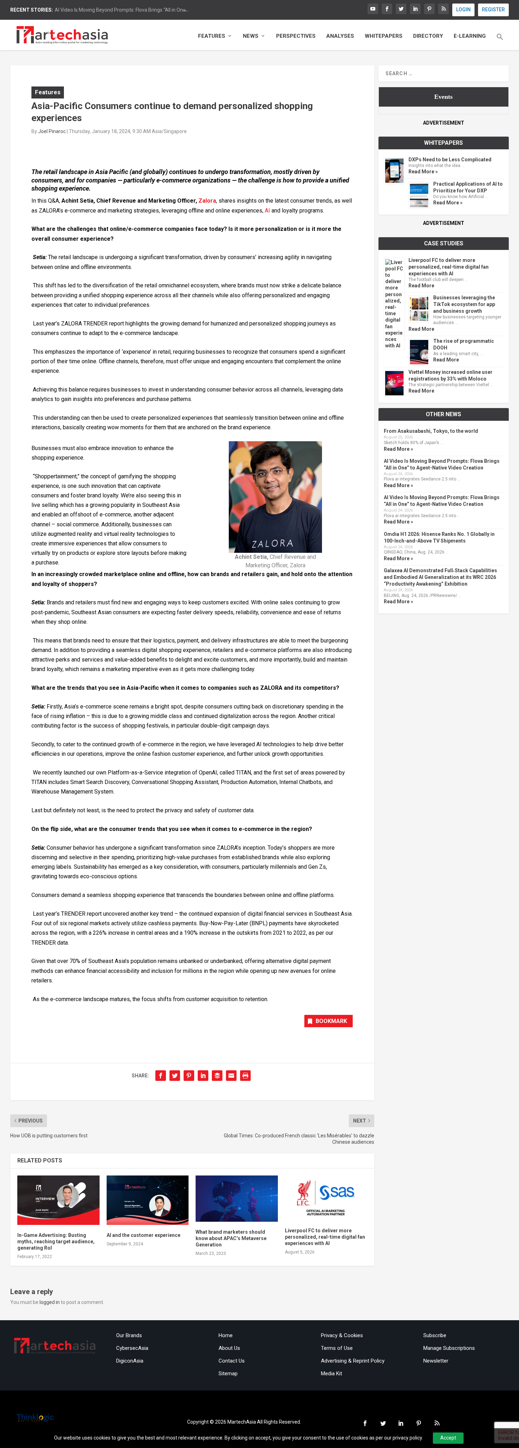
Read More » (423, 171)
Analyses (340, 36)
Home (226, 1335)
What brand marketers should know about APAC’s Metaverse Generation (231, 1238)
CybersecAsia (132, 1348)
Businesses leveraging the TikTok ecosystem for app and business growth (464, 304)
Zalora (207, 200)
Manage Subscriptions (449, 1348)
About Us (229, 1348)
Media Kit (331, 1373)
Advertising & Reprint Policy (352, 1361)
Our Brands (129, 1335)
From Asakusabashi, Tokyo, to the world (431, 431)
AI (267, 210)
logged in (50, 1302)
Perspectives (296, 36)
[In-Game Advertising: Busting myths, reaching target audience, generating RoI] (58, 1200)
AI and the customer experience (143, 1235)
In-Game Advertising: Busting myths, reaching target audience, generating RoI (56, 1241)
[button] (499, 41)
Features (211, 36)
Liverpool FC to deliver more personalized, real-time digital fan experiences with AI (325, 1237)
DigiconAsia (129, 1361)
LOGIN (463, 9)
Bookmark (331, 1021)
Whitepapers (383, 36)
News (250, 36)
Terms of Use (337, 1348)
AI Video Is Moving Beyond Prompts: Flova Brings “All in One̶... (122, 10)
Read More (421, 285)
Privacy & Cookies (342, 1335)
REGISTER (493, 9)
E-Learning (470, 36)
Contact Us (232, 1361)
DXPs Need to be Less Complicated (449, 159)
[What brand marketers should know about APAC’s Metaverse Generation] (237, 1198)
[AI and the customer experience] (148, 1200)
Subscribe (434, 1335)
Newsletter (435, 1361)
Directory (428, 36)
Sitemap (228, 1373)
